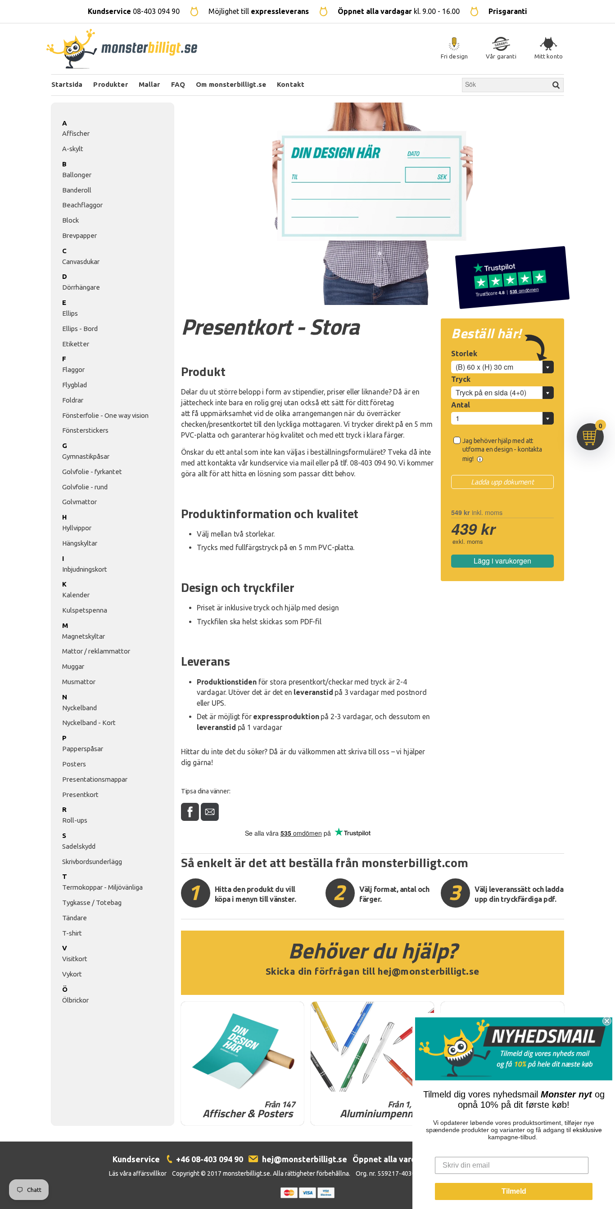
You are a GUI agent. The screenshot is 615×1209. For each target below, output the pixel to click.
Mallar (149, 84)
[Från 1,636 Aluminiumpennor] (372, 1047)
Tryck (460, 379)
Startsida (66, 84)
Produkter (110, 84)
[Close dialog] (606, 1020)
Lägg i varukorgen (502, 560)
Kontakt (290, 84)
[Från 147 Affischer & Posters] (242, 1047)
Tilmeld (514, 1191)
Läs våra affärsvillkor (138, 1173)
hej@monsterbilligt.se (428, 971)
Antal (460, 405)
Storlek (464, 353)
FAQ (178, 84)
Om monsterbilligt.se (231, 84)
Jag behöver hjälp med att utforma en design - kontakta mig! (502, 449)
